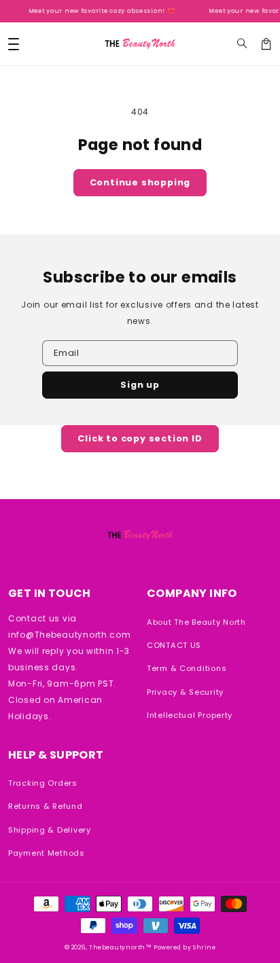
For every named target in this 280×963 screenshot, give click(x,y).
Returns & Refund (45, 806)
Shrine (204, 947)
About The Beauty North (196, 622)
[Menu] (13, 44)
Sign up (140, 384)
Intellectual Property (189, 715)
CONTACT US (174, 645)
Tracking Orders (42, 783)
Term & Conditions (186, 668)
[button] (242, 44)
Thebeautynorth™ (120, 947)
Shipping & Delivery (49, 829)
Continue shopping (140, 182)
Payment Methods (46, 853)
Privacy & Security (185, 692)
